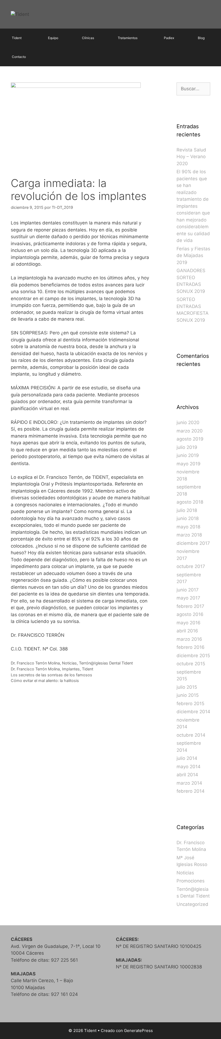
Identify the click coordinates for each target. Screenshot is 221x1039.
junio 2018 (188, 518)
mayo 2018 (188, 526)
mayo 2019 (189, 463)
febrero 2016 (191, 647)
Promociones (191, 881)
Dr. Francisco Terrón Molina (35, 663)
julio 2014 (187, 758)
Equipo (53, 38)
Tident (17, 38)
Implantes (71, 669)
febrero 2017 (190, 606)
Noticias (69, 663)
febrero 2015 (190, 703)
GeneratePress (138, 1030)
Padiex (169, 38)
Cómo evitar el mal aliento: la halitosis (45, 680)
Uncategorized (192, 904)
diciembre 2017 (193, 543)
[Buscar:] (193, 88)
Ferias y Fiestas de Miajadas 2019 (193, 255)
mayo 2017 (188, 598)
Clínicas (88, 38)
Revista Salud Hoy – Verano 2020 (191, 156)
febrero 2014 (191, 791)
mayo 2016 (189, 622)
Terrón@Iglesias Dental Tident (106, 663)
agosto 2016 (190, 614)
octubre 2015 (191, 663)
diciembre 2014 (193, 711)
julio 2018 (187, 510)
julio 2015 (187, 687)
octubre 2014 (191, 735)
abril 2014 (187, 774)
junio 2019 (188, 455)
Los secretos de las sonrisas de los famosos (51, 675)
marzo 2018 (189, 535)
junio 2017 (188, 590)
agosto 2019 (190, 439)
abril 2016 (187, 630)
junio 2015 (188, 695)
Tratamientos (127, 38)
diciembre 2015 (193, 655)
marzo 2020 (190, 431)
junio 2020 (188, 422)
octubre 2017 (191, 566)
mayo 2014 (189, 766)
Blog (201, 38)
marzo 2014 (189, 783)
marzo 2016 (189, 639)
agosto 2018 (190, 502)
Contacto (19, 57)
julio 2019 (187, 447)
